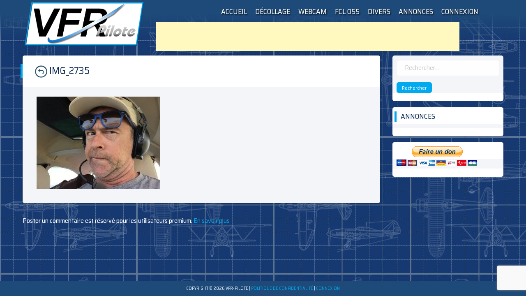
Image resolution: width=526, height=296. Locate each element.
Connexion (459, 11)
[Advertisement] (307, 36)
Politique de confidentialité (282, 288)
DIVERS (379, 11)
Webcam (312, 11)
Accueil (234, 11)
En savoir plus (211, 220)
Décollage (272, 11)
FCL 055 (347, 11)
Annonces (416, 11)
